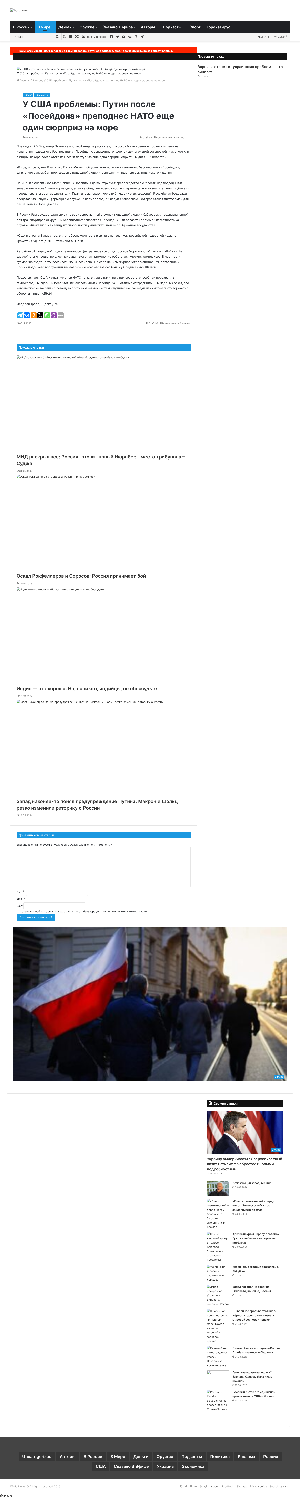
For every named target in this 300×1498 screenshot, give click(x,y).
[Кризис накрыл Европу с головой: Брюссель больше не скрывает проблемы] (218, 1247)
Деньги (65, 27)
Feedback (228, 1486)
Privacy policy (258, 1486)
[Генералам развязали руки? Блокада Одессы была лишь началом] (218, 1378)
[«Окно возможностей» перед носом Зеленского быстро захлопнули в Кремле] (218, 1214)
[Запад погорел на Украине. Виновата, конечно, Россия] (218, 1295)
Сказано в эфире (117, 27)
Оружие (87, 27)
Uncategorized (37, 1456)
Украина (165, 1466)
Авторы (148, 27)
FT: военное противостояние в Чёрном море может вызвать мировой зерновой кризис (254, 1315)
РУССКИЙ (280, 37)
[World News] (19, 10)
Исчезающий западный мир (251, 1183)
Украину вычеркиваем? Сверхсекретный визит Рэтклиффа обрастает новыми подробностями (244, 1164)
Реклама (246, 1456)
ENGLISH (262, 37)
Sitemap (242, 1486)
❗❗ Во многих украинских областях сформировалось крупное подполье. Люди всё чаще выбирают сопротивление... (93, 50)
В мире (44, 27)
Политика (220, 1456)
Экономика (42, 94)
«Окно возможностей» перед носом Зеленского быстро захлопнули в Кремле (253, 1205)
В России (21, 27)
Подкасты (172, 27)
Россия (270, 1456)
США (101, 1466)
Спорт (195, 27)
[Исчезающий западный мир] (218, 1188)
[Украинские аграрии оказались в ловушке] (218, 1273)
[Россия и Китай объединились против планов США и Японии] (218, 1400)
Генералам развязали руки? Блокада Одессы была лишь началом (252, 1377)
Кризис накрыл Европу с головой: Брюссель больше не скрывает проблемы (256, 1238)
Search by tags (279, 1486)
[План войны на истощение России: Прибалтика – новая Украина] (218, 1357)
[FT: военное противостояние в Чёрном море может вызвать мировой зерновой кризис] (218, 1326)
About (215, 1486)
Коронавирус (218, 27)
